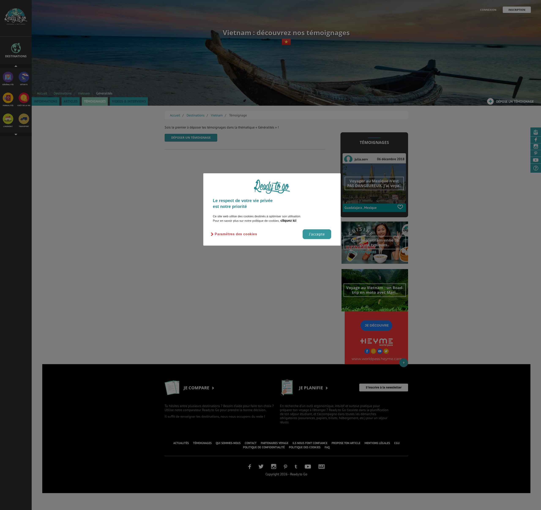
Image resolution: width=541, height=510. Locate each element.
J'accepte (317, 234)
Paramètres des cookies (236, 234)
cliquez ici (288, 220)
